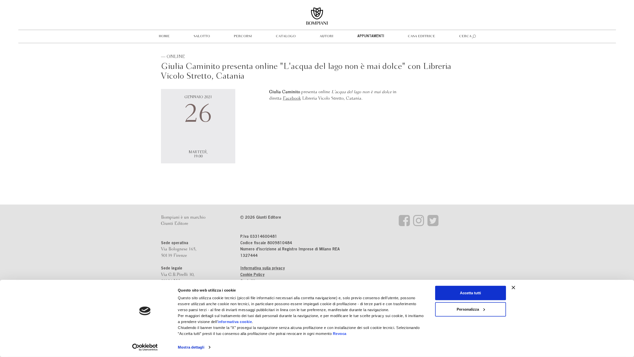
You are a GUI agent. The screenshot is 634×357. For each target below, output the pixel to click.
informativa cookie (235, 322)
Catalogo (286, 36)
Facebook (292, 98)
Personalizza (468, 309)
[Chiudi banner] (513, 287)
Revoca (339, 333)
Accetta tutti (470, 293)
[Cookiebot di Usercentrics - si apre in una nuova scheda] (145, 347)
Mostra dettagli (191, 347)
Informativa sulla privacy (262, 268)
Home (164, 36)
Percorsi (243, 36)
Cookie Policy (252, 275)
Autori (326, 36)
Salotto (202, 36)
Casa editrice (421, 36)
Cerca (465, 36)
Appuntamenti (370, 36)
